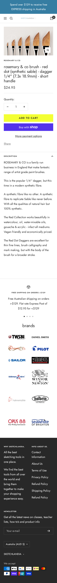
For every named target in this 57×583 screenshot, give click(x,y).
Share (7, 144)
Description (10, 156)
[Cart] (51, 18)
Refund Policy (40, 484)
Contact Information (38, 454)
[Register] (48, 531)
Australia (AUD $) (15, 544)
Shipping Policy (41, 491)
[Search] (11, 18)
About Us (37, 464)
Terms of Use (39, 470)
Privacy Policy (40, 477)
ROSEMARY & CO (12, 60)
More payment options (28, 136)
